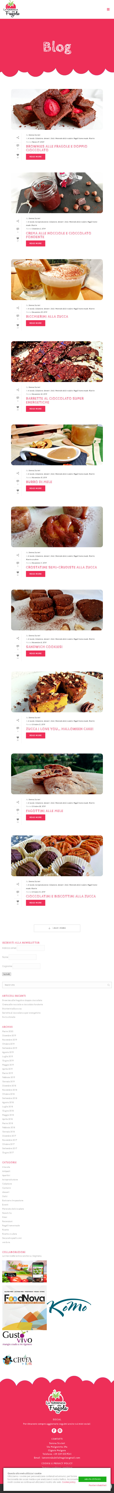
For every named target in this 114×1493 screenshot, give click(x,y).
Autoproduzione (41, 222)
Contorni (6, 1188)
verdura (6, 1242)
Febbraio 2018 (8, 1127)
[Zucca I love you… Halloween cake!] (57, 692)
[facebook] (54, 1431)
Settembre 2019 (9, 1048)
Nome (5, 957)
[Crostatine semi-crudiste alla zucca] (57, 526)
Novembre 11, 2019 (39, 563)
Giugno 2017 (8, 1152)
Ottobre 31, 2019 (38, 725)
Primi (4, 1217)
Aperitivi (6, 1175)
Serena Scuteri (34, 135)
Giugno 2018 (8, 1111)
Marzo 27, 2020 (38, 142)
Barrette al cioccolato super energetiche (55, 400)
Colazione (39, 138)
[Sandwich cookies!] (57, 610)
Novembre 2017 (9, 1140)
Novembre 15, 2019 (39, 478)
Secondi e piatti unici (12, 1238)
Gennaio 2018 (8, 1132)
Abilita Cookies (92, 1479)
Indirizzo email (9, 948)
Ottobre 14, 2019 (38, 892)
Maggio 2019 (8, 1065)
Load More (59, 928)
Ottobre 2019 (8, 1044)
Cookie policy (69, 1482)
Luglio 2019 (7, 1056)
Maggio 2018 (8, 1115)
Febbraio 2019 (8, 1077)
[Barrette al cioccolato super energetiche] (57, 361)
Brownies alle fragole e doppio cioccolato (56, 148)
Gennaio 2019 (8, 1081)
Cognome (7, 966)
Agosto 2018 (8, 1102)
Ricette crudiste (32, 560)
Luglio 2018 (7, 1106)
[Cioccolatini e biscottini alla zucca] (57, 855)
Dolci (52, 138)
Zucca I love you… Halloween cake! (59, 729)
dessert (47, 138)
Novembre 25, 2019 (39, 312)
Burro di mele (39, 482)
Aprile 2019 (7, 1069)
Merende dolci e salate (64, 138)
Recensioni (7, 1221)
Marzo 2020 (7, 1031)
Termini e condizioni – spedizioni (57, 1467)
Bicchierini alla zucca (47, 317)
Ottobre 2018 (8, 1094)
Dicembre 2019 (9, 1035)
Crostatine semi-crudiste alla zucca (61, 567)
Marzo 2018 (7, 1123)
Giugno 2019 (8, 1061)
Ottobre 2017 (8, 1144)
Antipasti (6, 1171)
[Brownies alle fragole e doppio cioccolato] (57, 109)
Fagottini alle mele (44, 811)
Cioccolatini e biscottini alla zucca (61, 896)
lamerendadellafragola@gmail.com (61, 1457)
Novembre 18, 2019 (39, 394)
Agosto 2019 (8, 1052)
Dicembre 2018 (9, 1086)
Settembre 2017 (9, 1148)
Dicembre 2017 (9, 1136)
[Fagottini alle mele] (57, 774)
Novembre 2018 (9, 1090)
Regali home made (80, 138)
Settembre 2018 (9, 1098)
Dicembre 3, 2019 (38, 229)
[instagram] (60, 1431)
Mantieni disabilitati (97, 1485)
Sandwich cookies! (44, 647)
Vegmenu (37, 1256)
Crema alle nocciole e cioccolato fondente (58, 235)
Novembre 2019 (9, 1040)
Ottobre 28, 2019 (38, 806)
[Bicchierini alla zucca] (57, 279)
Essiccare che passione (12, 1200)
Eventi (5, 1205)
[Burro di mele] (57, 445)
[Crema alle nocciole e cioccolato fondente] (57, 192)
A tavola (31, 138)
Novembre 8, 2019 (39, 643)
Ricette (91, 138)
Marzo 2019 (7, 1073)
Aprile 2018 (7, 1119)
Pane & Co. (7, 1213)
